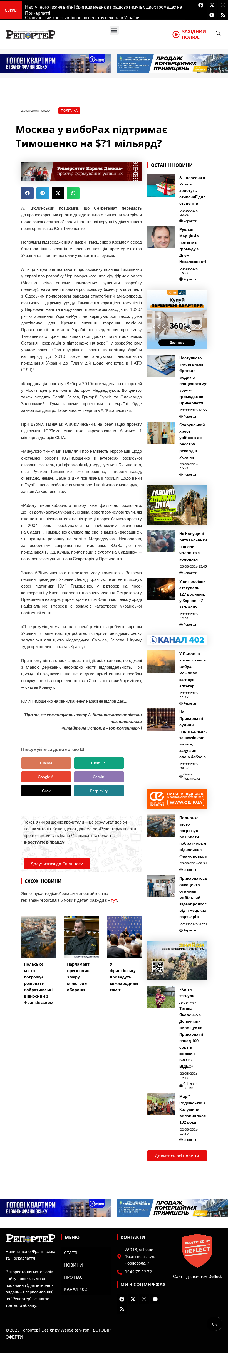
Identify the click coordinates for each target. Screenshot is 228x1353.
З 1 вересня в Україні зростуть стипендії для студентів (192, 190)
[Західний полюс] (176, 34)
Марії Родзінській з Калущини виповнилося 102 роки (192, 1109)
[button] (114, 30)
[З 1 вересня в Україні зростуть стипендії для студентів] (161, 185)
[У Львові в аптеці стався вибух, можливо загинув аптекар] (161, 661)
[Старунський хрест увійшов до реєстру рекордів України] (161, 433)
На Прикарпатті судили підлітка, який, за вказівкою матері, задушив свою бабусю (193, 734)
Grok (46, 790)
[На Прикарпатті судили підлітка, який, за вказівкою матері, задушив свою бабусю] (161, 719)
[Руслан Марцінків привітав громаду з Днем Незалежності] (161, 237)
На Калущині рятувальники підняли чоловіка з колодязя (193, 546)
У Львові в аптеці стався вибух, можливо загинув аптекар (192, 669)
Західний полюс (194, 34)
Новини (73, 1265)
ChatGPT (99, 762)
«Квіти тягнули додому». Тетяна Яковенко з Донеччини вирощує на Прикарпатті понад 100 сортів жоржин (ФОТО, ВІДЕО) (191, 1028)
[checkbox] (214, 1324)
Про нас (73, 1277)
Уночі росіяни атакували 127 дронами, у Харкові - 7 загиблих (192, 594)
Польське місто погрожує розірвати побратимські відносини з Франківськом (193, 837)
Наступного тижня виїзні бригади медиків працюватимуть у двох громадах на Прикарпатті (195, 380)
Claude (46, 762)
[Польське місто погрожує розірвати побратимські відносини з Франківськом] (161, 825)
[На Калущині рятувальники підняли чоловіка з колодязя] (161, 541)
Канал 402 (75, 1289)
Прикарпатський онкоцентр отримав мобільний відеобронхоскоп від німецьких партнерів (196, 897)
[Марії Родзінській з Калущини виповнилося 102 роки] (161, 1104)
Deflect (215, 1276)
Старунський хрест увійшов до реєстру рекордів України (192, 440)
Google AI (46, 776)
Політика (69, 110)
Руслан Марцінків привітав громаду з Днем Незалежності (192, 245)
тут (114, 900)
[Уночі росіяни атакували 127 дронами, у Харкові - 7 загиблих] (161, 589)
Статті (71, 1252)
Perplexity (99, 790)
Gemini (99, 776)
